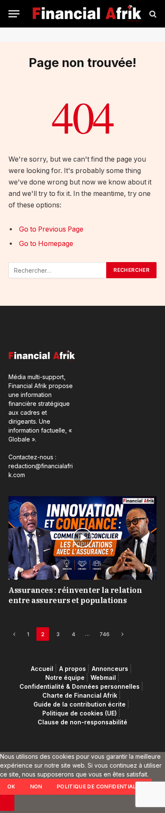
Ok (11, 786)
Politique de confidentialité (101, 786)
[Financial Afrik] (86, 14)
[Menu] (13, 13)
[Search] (152, 13)
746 (104, 634)
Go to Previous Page (51, 229)
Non (36, 786)
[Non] (7, 803)
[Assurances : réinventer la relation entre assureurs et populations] (82, 538)
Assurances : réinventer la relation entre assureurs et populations (75, 595)
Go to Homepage (46, 244)
